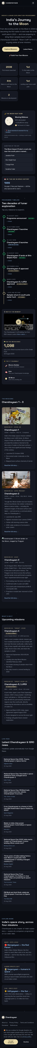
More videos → (22, 334)
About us (4, 1022)
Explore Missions (11, 49)
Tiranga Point (10, 164)
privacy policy (26, 1037)
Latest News (27, 49)
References (14, 1025)
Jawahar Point (10, 155)
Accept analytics (11, 1041)
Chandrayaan (11, 1017)
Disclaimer (5, 1025)
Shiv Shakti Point (11, 160)
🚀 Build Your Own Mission (18, 55)
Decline (26, 1042)
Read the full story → (11, 465)
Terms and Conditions (27, 1022)
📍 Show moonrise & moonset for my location (17, 131)
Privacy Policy (13, 1022)
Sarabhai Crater (10, 169)
